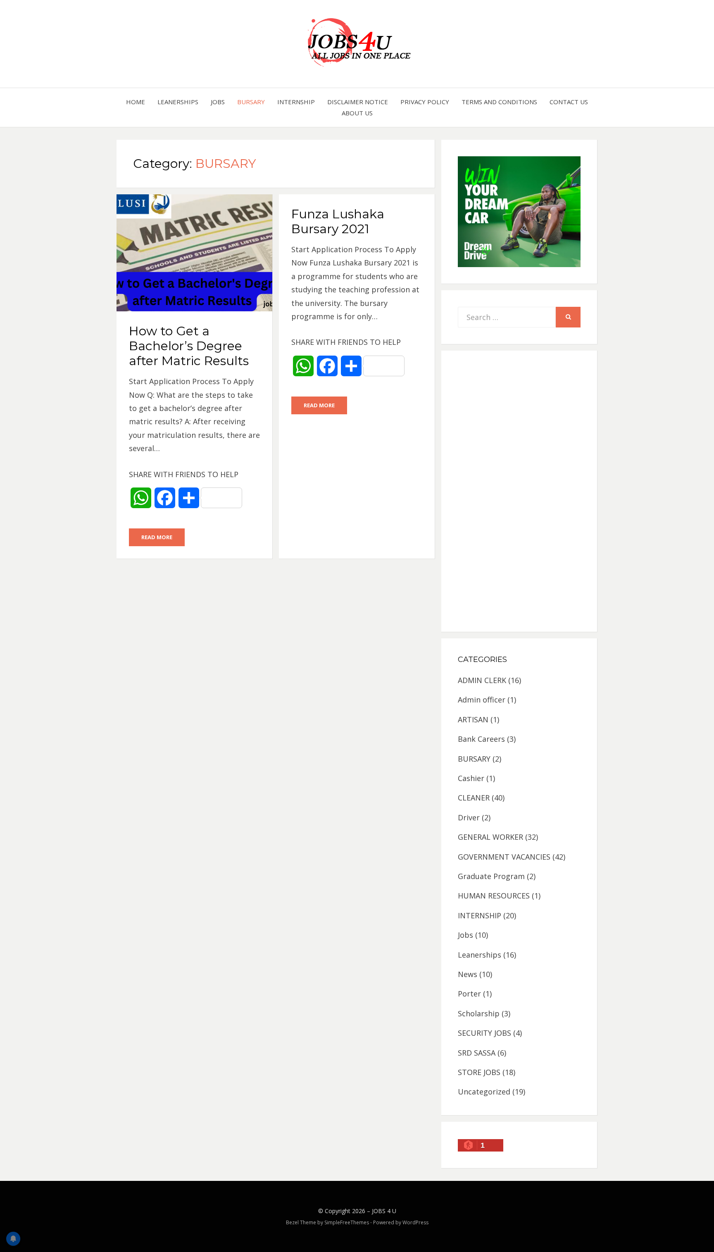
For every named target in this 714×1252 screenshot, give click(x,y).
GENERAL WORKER (490, 837)
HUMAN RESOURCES (494, 896)
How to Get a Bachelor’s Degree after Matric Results (189, 345)
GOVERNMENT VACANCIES (504, 857)
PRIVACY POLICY (424, 102)
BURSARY (251, 102)
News (467, 974)
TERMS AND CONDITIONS (499, 102)
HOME (135, 102)
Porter (469, 994)
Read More (156, 537)
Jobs (218, 102)
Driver (469, 817)
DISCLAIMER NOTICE (357, 102)
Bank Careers (481, 739)
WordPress (415, 1222)
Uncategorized (484, 1092)
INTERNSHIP (296, 102)
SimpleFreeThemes (346, 1222)
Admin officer (481, 700)
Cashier (471, 778)
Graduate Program (491, 876)
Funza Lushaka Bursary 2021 (337, 221)
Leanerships (177, 102)
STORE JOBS (479, 1072)
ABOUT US (357, 113)
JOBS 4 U (384, 1211)
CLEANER (474, 798)
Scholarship (479, 1013)
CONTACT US (569, 102)
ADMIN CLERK (482, 680)
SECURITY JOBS (484, 1033)
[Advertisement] (519, 491)
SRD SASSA (476, 1053)
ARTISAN (473, 719)
